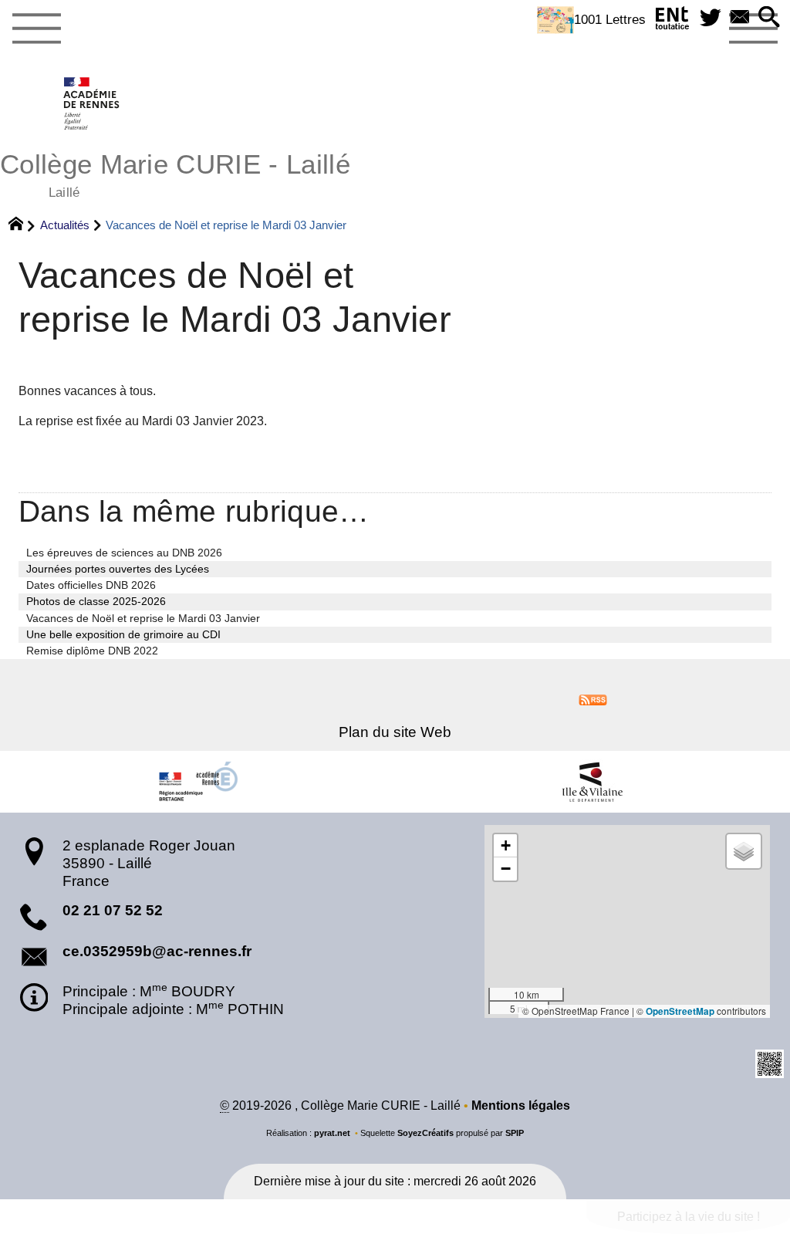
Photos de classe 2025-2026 (96, 601)
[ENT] (673, 21)
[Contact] (740, 18)
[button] (769, 18)
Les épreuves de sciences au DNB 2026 (124, 552)
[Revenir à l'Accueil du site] (22, 225)
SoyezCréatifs (425, 1133)
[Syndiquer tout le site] (593, 698)
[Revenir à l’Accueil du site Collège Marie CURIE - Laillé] (92, 103)
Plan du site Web (395, 732)
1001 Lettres (610, 19)
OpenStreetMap (680, 1011)
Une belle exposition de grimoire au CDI (123, 634)
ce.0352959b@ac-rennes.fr (157, 951)
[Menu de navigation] (36, 29)
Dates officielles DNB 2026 (91, 585)
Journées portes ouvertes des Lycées (117, 569)
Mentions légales (520, 1105)
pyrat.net (332, 1133)
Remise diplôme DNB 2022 (92, 650)
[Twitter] (710, 18)
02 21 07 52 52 (112, 910)
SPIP (514, 1133)
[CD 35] (592, 782)
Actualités (64, 225)
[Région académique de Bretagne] (197, 782)
